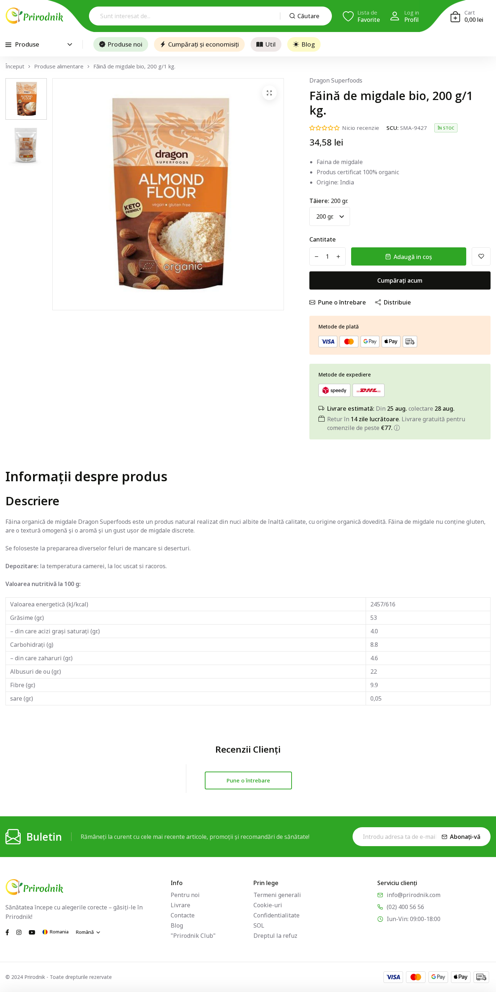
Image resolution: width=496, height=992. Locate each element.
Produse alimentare (59, 66)
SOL (258, 925)
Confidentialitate (276, 915)
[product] (269, 92)
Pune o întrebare (342, 302)
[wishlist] (481, 256)
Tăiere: (328, 201)
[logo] (34, 15)
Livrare (180, 905)
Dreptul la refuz (275, 936)
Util (270, 44)
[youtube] (32, 932)
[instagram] (18, 932)
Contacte (183, 915)
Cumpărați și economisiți (203, 44)
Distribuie (397, 302)
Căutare (308, 16)
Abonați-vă (465, 837)
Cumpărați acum (399, 280)
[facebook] (7, 932)
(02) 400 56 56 (405, 907)
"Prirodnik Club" (193, 936)
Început (14, 66)
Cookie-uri (267, 905)
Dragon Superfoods (335, 80)
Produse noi (124, 44)
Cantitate (322, 239)
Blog (308, 44)
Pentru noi (185, 895)
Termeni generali (277, 895)
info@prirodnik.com (413, 895)
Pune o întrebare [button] (248, 780)
